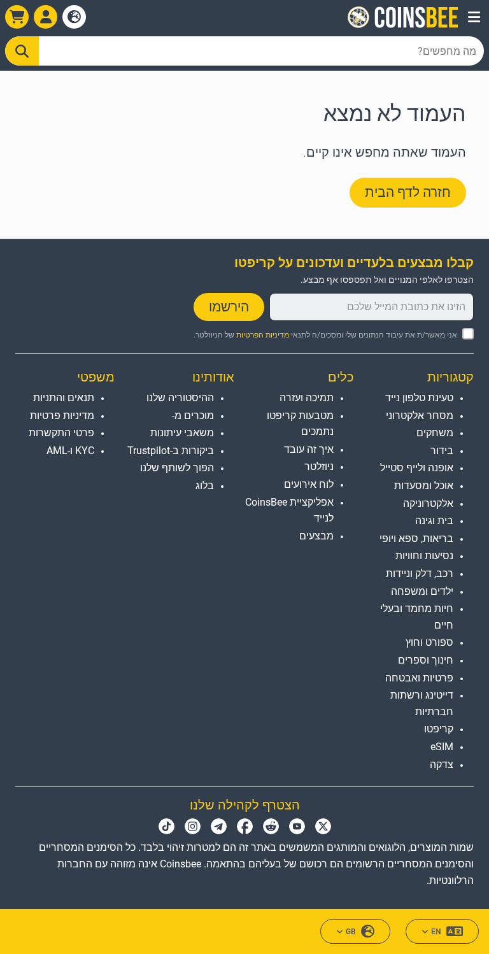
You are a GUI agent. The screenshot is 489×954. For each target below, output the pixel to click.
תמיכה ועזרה (307, 398)
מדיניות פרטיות (62, 415)
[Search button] (22, 51)
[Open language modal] (74, 17)
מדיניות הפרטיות (262, 335)
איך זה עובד (309, 449)
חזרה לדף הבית (408, 192)
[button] (474, 17)
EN (436, 931)
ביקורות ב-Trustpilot (170, 451)
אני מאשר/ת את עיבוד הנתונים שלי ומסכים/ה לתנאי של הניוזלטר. (325, 335)
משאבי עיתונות (182, 433)
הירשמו (229, 307)
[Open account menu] (45, 17)
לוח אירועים (309, 484)
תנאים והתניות (63, 398)
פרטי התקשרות (61, 433)
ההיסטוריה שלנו (180, 398)
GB (351, 931)
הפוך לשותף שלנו (177, 468)
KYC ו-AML (70, 451)
